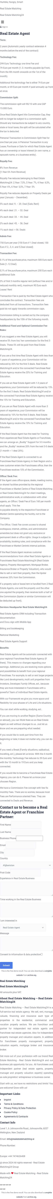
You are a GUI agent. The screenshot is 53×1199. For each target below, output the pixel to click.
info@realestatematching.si (20, 1139)
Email (3, 845)
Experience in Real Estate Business (17, 878)
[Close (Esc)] (9, 1184)
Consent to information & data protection (20, 954)
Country (4, 858)
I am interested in (8, 920)
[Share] (7, 1184)
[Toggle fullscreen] (4, 1184)
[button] (26, 22)
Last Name (5, 832)
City (2, 852)
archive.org (31, 975)
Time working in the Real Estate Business (20, 899)
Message (4, 933)
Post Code (5, 872)
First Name (5, 824)
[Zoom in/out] (1, 1184)
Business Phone (8, 838)
